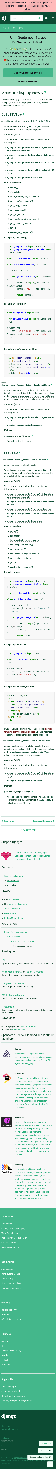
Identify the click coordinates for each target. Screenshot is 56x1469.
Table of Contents (34, 971)
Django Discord (8, 1314)
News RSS (5, 1364)
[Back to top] (50, 1464)
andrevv (8, 1449)
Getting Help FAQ (9, 1310)
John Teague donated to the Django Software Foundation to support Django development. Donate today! (32, 855)
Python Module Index (13, 918)
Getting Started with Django (13, 1228)
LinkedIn (5, 1360)
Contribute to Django (10, 1274)
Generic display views (13, 876)
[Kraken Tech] (6, 1127)
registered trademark (29, 1460)
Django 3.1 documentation (16, 932)
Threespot (8, 1441)
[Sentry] (6, 1057)
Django (4, 18)
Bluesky (4, 1355)
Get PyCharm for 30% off (28, 72)
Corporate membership (11, 1391)
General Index (10, 913)
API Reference (13, 937)
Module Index (15, 971)
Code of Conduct (8, 1242)
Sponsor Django (8, 1386)
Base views (8, 821)
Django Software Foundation (14, 1238)
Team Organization (9, 1233)
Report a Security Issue (11, 1283)
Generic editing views (43, 821)
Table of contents (12, 909)
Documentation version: (40, 1457)
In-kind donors (10, 1429)
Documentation (12, 28)
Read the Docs (18, 1030)
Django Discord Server (12, 983)
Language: (46, 1450)
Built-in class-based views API (23, 941)
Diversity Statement (10, 1247)
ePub (33, 1026)
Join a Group (7, 1269)
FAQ (3, 960)
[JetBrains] (6, 1083)
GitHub (4, 1341)
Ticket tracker (8, 1006)
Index (4, 971)
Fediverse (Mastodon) (11, 1350)
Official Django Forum (12, 995)
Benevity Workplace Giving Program (17, 1400)
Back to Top (29, 830)
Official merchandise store (13, 1396)
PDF (28, 1026)
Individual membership (11, 1288)
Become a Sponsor (27, 81)
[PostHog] (6, 1173)
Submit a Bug (7, 1278)
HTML (22, 1026)
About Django (7, 1224)
